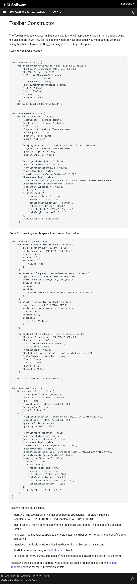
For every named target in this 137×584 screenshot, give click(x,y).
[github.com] (132, 578)
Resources (126, 3)
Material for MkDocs (26, 580)
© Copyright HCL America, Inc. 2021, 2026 (25, 576)
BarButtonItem (55, 550)
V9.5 (55, 12)
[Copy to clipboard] (124, 59)
